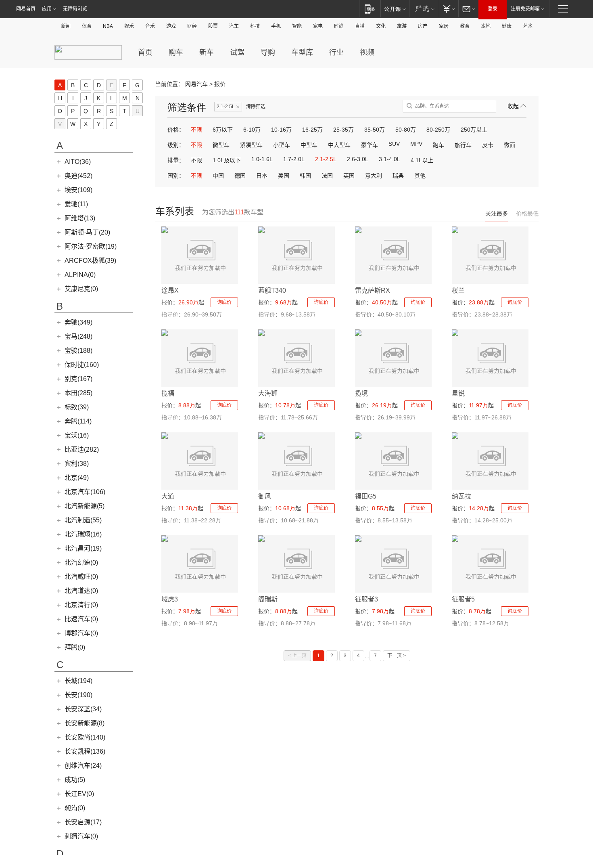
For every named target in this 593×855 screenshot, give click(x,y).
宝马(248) (78, 336)
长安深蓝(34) (83, 709)
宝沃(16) (77, 435)
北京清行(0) (81, 604)
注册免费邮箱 (525, 9)
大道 (167, 496)
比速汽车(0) (81, 619)
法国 (327, 175)
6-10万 (252, 129)
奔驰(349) (78, 322)
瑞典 (398, 175)
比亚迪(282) (82, 449)
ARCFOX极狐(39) (90, 260)
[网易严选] (423, 8)
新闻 (66, 26)
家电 (318, 26)
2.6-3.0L (357, 159)
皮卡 (487, 145)
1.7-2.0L (294, 159)
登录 (492, 9)
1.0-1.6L (262, 159)
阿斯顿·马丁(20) (87, 232)
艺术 (527, 26)
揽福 (167, 393)
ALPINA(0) (80, 274)
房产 (423, 26)
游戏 (171, 26)
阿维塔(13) (80, 218)
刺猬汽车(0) (81, 836)
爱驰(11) (76, 204)
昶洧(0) (75, 808)
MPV (416, 143)
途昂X (170, 290)
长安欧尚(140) (85, 737)
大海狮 (268, 393)
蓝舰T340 (272, 290)
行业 (336, 52)
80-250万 (438, 129)
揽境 (361, 393)
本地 (486, 26)
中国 (218, 175)
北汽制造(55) (83, 520)
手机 (276, 26)
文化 (381, 26)
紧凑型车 (251, 145)
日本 (261, 175)
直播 (360, 26)
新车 (206, 52)
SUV (394, 143)
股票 (213, 26)
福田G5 (365, 496)
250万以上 (474, 129)
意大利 (373, 175)
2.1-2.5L (228, 106)
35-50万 (374, 129)
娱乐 (129, 26)
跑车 (438, 145)
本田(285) (78, 393)
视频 (367, 52)
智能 (297, 26)
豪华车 (369, 145)
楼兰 (458, 290)
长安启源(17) (83, 822)
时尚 (339, 26)
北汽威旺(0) (81, 576)
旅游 (402, 26)
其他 (420, 175)
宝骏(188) (78, 350)
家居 (444, 26)
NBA (108, 26)
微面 (509, 145)
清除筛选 (255, 106)
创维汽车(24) (83, 765)
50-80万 (405, 129)
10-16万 (281, 129)
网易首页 (25, 9)
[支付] (448, 8)
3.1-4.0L (389, 159)
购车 (176, 52)
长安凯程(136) (85, 751)
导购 (268, 52)
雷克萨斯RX (372, 290)
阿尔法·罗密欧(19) (91, 246)
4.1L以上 (422, 160)
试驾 (237, 52)
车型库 (302, 52)
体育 (87, 26)
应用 (47, 9)
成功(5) (75, 779)
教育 (465, 26)
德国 (240, 175)
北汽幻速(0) (81, 562)
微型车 (221, 145)
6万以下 (223, 129)
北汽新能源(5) (84, 506)
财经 (192, 26)
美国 (283, 175)
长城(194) (78, 680)
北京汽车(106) (85, 491)
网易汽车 (196, 84)
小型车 (281, 145)
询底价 (224, 302)
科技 (255, 26)
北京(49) (77, 477)
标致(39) (77, 407)
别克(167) (78, 378)
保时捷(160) (82, 364)
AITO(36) (78, 161)
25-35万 (343, 129)
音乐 (150, 26)
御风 (264, 496)
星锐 (458, 393)
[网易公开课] (394, 8)
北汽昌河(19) (83, 548)
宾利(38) (77, 463)
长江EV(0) (79, 793)
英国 (349, 175)
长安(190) (78, 695)
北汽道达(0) (81, 590)
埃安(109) (78, 190)
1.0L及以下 (227, 160)
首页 (145, 52)
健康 (507, 26)
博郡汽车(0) (81, 633)
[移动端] (369, 8)
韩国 (305, 175)
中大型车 (339, 145)
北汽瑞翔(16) (83, 534)
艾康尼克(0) (81, 288)
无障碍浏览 (75, 9)
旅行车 (463, 145)
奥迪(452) (78, 175)
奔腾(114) (78, 421)
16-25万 (312, 129)
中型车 (309, 145)
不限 (196, 129)
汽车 (234, 26)
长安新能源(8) (84, 723)
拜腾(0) (75, 647)
